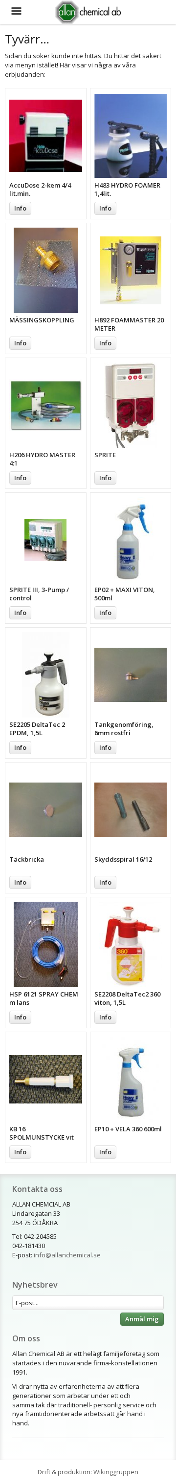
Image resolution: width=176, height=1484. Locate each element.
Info (20, 208)
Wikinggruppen (115, 1471)
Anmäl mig (142, 1318)
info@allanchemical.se (67, 1255)
